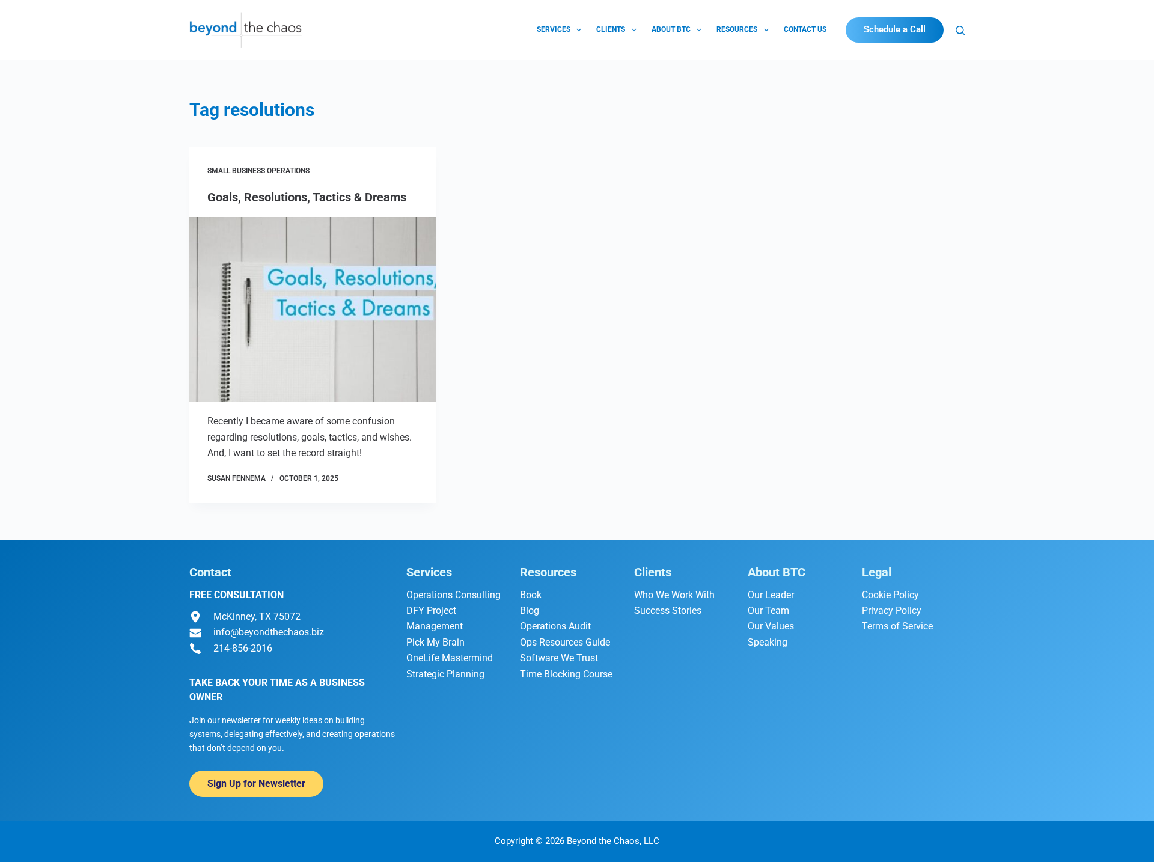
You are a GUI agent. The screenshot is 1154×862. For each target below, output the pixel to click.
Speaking (767, 642)
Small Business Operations (258, 171)
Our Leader (771, 595)
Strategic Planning (445, 674)
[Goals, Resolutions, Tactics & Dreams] (312, 309)
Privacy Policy (891, 610)
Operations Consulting (453, 595)
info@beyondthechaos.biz (268, 632)
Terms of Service (897, 626)
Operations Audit (555, 626)
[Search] (960, 30)
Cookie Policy (890, 595)
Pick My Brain (435, 642)
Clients (610, 29)
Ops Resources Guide (565, 642)
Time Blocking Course (566, 674)
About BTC (671, 29)
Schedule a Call (895, 29)
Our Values (771, 626)
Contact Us (805, 29)
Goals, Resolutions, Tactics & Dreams (306, 197)
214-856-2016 (242, 648)
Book (531, 595)
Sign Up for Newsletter (256, 783)
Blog (529, 610)
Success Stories (667, 610)
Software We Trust (559, 658)
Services (553, 29)
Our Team (768, 610)
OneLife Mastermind (449, 658)
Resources (736, 29)
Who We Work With (674, 595)
